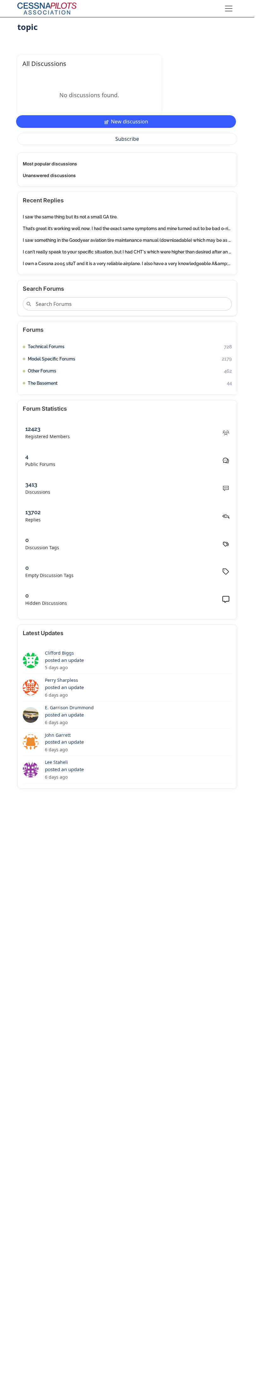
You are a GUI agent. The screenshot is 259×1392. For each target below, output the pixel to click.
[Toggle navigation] (228, 9)
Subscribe (127, 138)
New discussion (129, 121)
